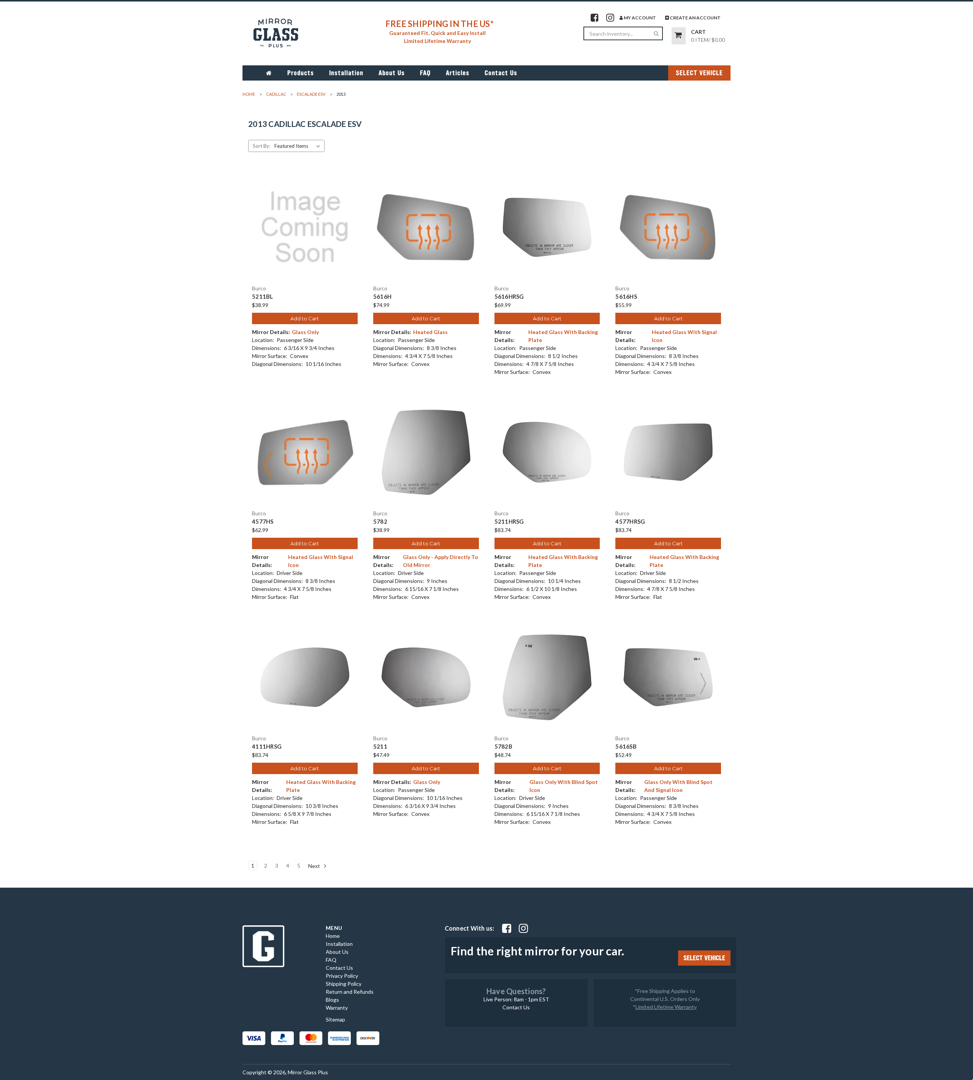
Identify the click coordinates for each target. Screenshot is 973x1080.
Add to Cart (304, 318)
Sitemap (335, 1019)
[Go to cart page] (678, 36)
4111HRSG (267, 746)
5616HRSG (509, 296)
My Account (639, 18)
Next (314, 866)
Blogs (332, 999)
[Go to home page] (269, 73)
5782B (503, 746)
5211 (380, 746)
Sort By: (261, 146)
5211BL (262, 296)
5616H (382, 296)
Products (300, 73)
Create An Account (695, 18)
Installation (346, 73)
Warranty (337, 1007)
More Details (304, 234)
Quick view (305, 220)
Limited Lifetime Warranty (666, 1007)
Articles (457, 73)
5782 (380, 521)
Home (333, 936)
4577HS (263, 521)
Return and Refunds (350, 991)
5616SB (626, 746)
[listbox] (298, 146)
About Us (392, 73)
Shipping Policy (343, 983)
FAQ (425, 73)
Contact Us (501, 73)
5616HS (626, 296)
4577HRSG (630, 521)
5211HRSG (509, 521)
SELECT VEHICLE (699, 73)
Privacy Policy (342, 975)
